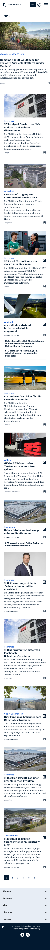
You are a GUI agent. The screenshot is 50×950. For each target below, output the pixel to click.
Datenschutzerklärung (31, 929)
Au (5, 713)
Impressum (17, 929)
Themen (7, 891)
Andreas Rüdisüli (13, 335)
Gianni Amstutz (12, 611)
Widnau (7, 460)
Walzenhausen (6, 54)
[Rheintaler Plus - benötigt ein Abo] (44, 260)
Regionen (7, 898)
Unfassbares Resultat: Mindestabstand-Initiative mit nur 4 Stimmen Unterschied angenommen (25, 343)
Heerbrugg (9, 258)
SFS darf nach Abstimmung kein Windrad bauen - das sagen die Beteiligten (21, 353)
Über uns (7, 912)
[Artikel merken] (48, 83)
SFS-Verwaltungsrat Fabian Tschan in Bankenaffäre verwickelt (24, 544)
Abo (32, 4)
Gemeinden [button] (14, 4)
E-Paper (7, 919)
